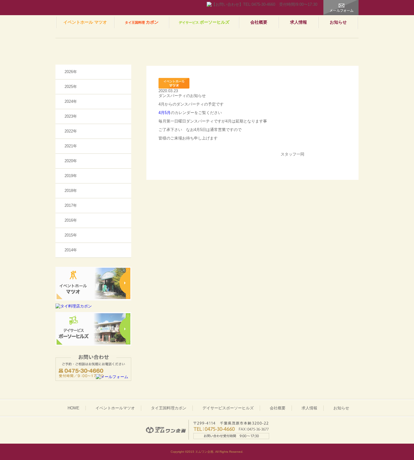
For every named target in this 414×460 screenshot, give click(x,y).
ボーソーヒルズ (204, 22)
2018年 (71, 190)
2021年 (71, 146)
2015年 (71, 235)
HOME (73, 408)
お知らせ (338, 22)
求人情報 (298, 22)
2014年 (71, 250)
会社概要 (258, 22)
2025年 (71, 86)
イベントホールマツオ (115, 408)
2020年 (71, 161)
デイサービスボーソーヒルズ (228, 408)
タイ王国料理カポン (168, 408)
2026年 (71, 71)
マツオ (85, 22)
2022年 (71, 131)
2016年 (71, 220)
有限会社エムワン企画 (83, 7)
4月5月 (165, 112)
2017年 (71, 205)
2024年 (71, 101)
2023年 (71, 116)
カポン (142, 22)
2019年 (71, 175)
